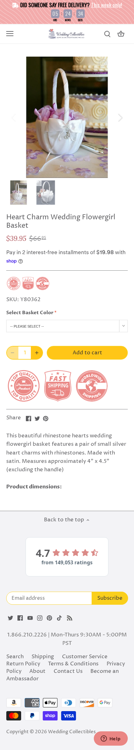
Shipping (42, 656)
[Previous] (14, 117)
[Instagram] (39, 618)
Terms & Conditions (73, 664)
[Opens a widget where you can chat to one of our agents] (110, 739)
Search (15, 656)
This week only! (106, 5)
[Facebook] (20, 618)
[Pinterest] (49, 618)
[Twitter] (10, 618)
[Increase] (37, 352)
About (37, 671)
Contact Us (68, 671)
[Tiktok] (59, 618)
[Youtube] (30, 618)
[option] (67, 117)
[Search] (107, 34)
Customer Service (85, 656)
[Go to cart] (121, 34)
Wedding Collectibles (72, 732)
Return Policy (23, 664)
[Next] (120, 117)
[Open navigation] (9, 33)
